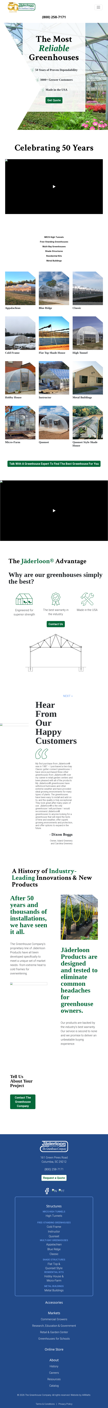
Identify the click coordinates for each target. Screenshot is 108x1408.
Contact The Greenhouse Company (23, 1102)
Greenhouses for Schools (54, 1338)
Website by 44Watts (80, 1395)
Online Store (54, 1349)
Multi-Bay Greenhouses (54, 246)
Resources (54, 1379)
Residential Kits (54, 256)
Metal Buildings (54, 261)
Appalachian (54, 1244)
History (54, 1366)
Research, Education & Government (54, 1325)
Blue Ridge (54, 1249)
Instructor (54, 1231)
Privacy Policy (65, 1404)
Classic (54, 1254)
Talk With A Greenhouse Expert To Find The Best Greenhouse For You (54, 463)
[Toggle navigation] (98, 7)
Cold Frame (54, 1226)
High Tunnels (54, 1215)
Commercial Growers (54, 1319)
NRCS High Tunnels (54, 237)
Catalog (54, 1385)
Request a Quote (54, 1178)
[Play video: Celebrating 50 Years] (54, 186)
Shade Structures (54, 251)
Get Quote (54, 100)
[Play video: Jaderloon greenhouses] (54, 510)
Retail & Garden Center (54, 1332)
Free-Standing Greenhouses (54, 242)
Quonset (54, 1236)
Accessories (54, 1302)
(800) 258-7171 (54, 17)
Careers (54, 1372)
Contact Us (56, 624)
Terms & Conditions (45, 1404)
